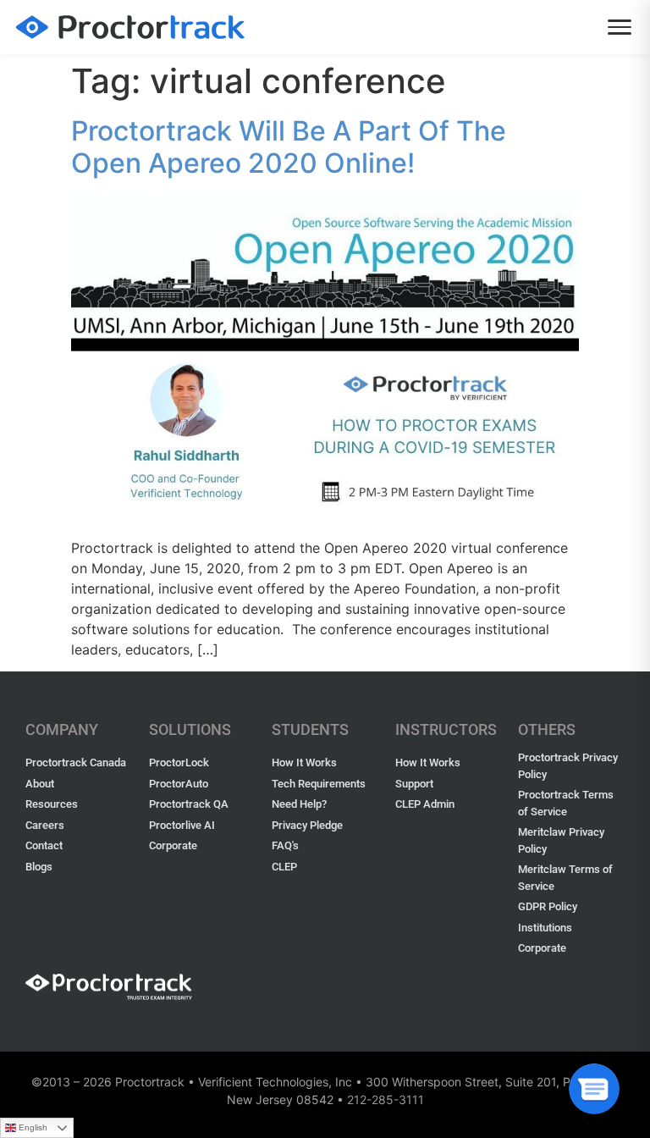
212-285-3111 (385, 1099)
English (33, 1127)
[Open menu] (619, 27)
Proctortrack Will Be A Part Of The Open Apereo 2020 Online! (288, 147)
